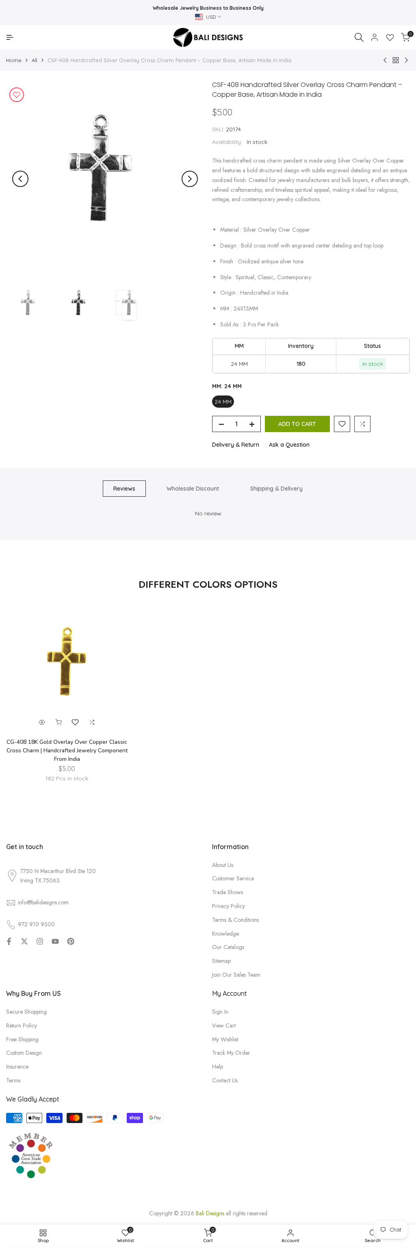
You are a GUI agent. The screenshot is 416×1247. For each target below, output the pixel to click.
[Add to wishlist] (16, 94)
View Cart (224, 1025)
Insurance (17, 1066)
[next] (190, 179)
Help (217, 1066)
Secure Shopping (26, 1012)
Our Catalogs (228, 947)
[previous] (20, 179)
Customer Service (233, 878)
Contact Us (225, 1080)
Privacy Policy (228, 906)
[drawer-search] (359, 37)
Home (14, 60)
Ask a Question (289, 444)
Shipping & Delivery (276, 488)
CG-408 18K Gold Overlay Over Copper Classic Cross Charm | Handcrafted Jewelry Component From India (67, 750)
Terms (13, 1080)
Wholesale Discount (193, 488)
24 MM (223, 401)
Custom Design (24, 1053)
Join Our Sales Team (236, 975)
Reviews (124, 488)
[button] (342, 424)
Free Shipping (22, 1039)
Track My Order (231, 1053)
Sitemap (221, 961)
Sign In (220, 1012)
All (34, 60)
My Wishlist (225, 1039)
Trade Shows (227, 892)
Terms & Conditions (235, 920)
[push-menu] (9, 37)
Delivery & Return (235, 444)
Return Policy (21, 1025)
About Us (222, 865)
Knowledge (225, 934)
